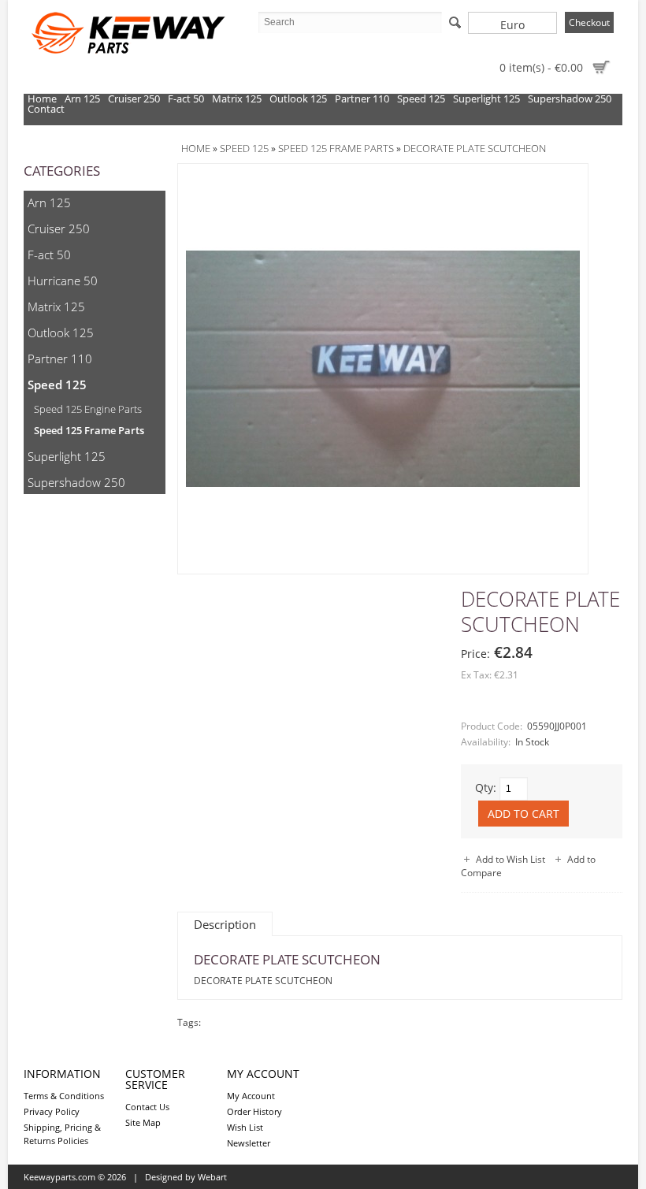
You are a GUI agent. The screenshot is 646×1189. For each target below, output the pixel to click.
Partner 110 (362, 99)
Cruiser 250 (134, 99)
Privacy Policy (52, 1111)
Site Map (143, 1122)
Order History (254, 1111)
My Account (251, 1096)
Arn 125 (82, 99)
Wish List (245, 1127)
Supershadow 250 (569, 99)
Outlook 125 (298, 99)
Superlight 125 (486, 99)
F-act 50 (186, 99)
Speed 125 (421, 99)
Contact (46, 109)
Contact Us (147, 1107)
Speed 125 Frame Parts (89, 430)
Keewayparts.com (59, 1177)
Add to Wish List (510, 859)
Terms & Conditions (64, 1096)
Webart (212, 1177)
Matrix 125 (237, 99)
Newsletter (248, 1143)
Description (225, 924)
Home (42, 99)
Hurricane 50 (63, 280)
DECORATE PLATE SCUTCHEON (474, 148)
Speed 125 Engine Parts (88, 409)
